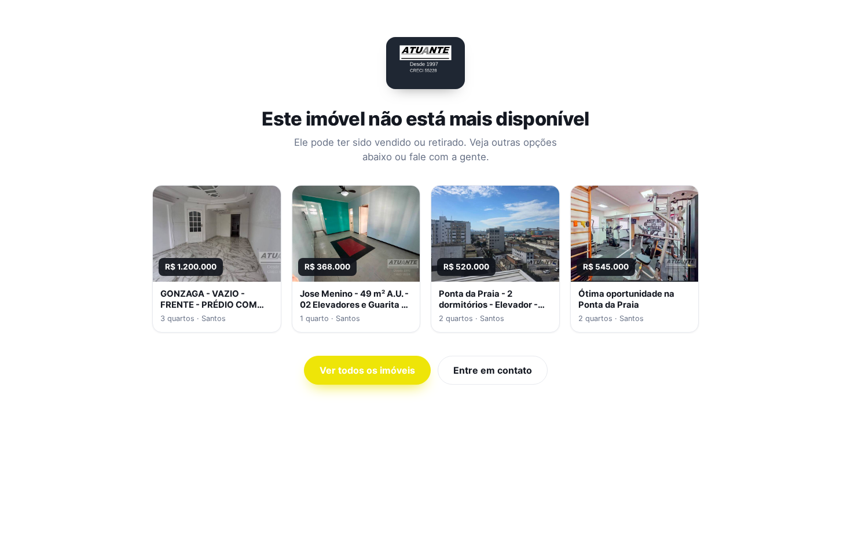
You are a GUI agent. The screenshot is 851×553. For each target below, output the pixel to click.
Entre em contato (492, 370)
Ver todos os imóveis (367, 370)
